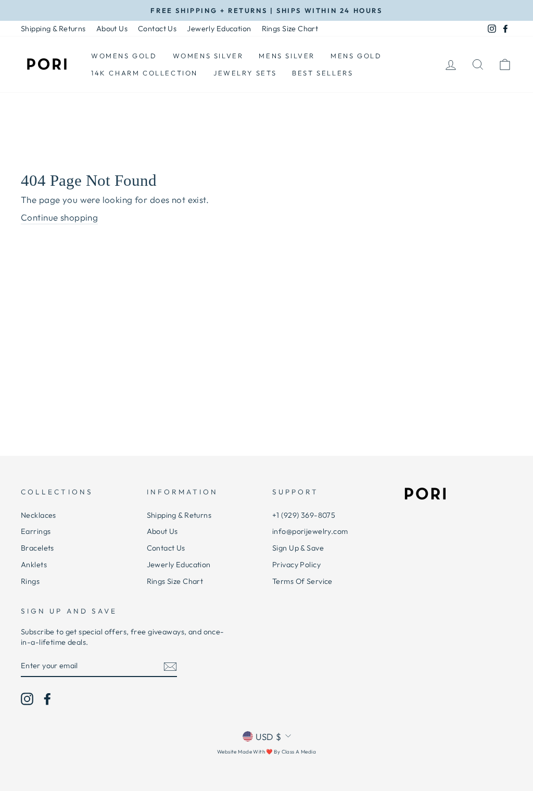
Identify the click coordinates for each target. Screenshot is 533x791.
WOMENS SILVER (208, 56)
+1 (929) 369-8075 (303, 515)
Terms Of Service (302, 581)
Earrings (35, 531)
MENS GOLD (356, 56)
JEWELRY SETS (244, 73)
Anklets (34, 564)
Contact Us (157, 28)
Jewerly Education (219, 28)
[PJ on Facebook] (47, 699)
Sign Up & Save (298, 548)
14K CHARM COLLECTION (144, 73)
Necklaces (38, 515)
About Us (112, 28)
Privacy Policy (296, 564)
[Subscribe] (170, 666)
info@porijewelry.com (310, 531)
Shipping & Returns (53, 28)
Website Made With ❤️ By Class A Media (266, 751)
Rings (30, 581)
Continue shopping (59, 217)
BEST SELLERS (322, 73)
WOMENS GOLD (124, 56)
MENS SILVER (287, 56)
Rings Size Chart (290, 28)
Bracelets (37, 548)
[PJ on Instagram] (27, 699)
